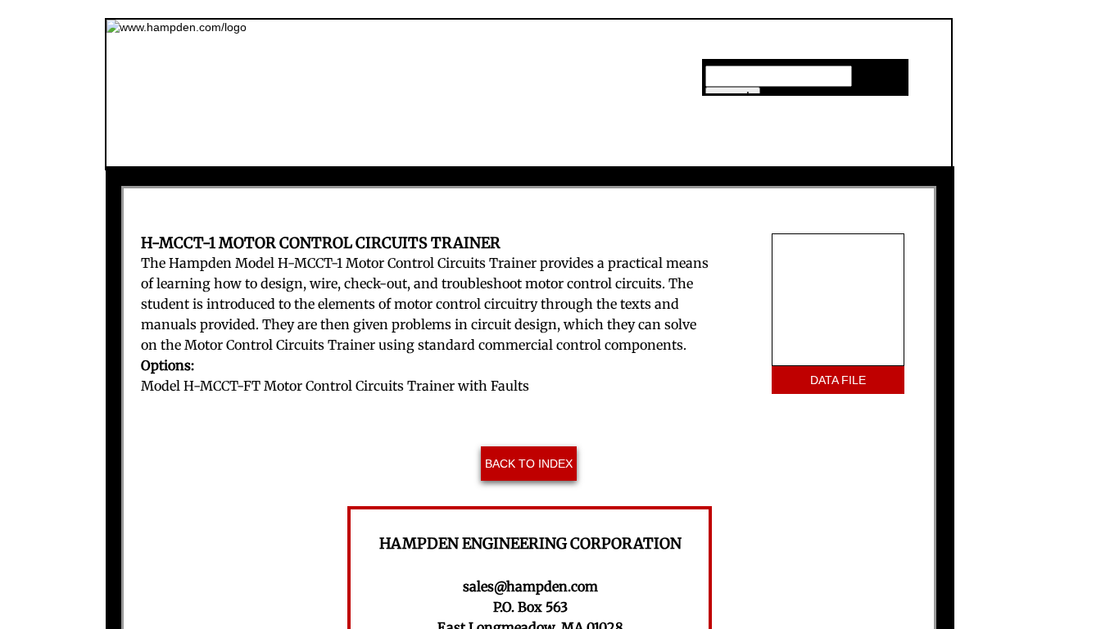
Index (734, 150)
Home (344, 150)
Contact (866, 150)
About (468, 150)
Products (603, 150)
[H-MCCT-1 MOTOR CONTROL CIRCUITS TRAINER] (838, 299)
